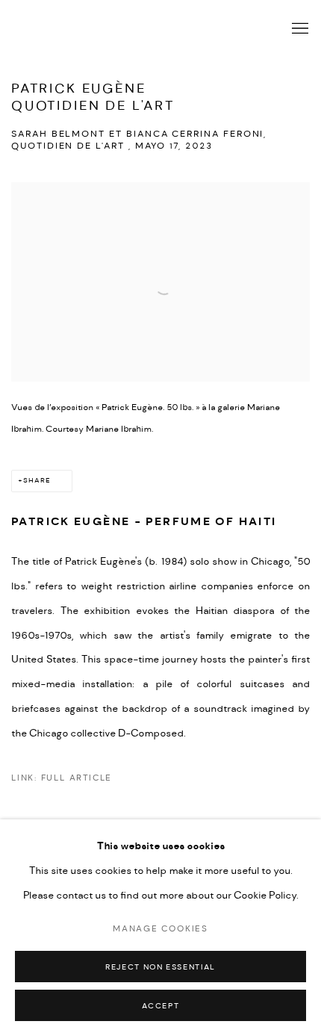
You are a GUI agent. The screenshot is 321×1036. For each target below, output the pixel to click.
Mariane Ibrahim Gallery (134, 28)
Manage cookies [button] (160, 928)
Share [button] (37, 481)
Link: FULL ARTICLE (61, 778)
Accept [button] (161, 1006)
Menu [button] (298, 29)
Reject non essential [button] (160, 967)
